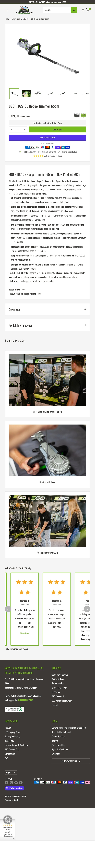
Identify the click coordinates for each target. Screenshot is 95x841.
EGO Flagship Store (12, 732)
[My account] (83, 10)
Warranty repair (58, 678)
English (8, 772)
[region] (47, 456)
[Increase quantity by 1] (24, 129)
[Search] (74, 10)
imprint (55, 740)
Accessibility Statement (61, 732)
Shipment (56, 753)
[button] (88, 9)
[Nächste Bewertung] (87, 609)
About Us (8, 727)
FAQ (6, 758)
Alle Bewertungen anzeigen (17, 648)
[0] (88, 9)
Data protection (58, 745)
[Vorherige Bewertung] (8, 609)
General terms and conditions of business (69, 727)
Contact (55, 705)
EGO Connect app (59, 696)
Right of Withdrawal (60, 749)
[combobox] (57, 10)
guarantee (56, 691)
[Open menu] (6, 10)
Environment (10, 753)
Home (7, 18)
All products (16, 18)
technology (9, 740)
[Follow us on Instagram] (11, 782)
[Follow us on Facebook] (6, 782)
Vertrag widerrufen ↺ (71, 760)
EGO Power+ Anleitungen (62, 700)
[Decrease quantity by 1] (11, 129)
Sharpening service (60, 687)
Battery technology (12, 736)
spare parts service (60, 674)
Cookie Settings (58, 736)
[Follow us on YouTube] (16, 782)
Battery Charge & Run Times (16, 745)
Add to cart (57, 129)
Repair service (58, 683)
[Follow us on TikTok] (21, 782)
